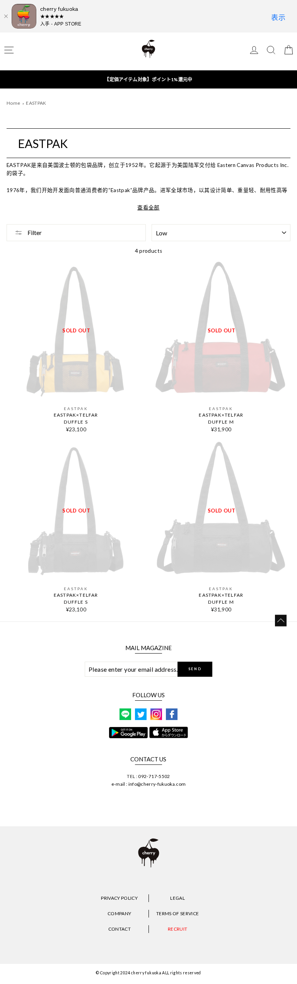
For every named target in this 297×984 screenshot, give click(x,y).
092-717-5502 (154, 776)
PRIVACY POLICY (119, 898)
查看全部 (148, 207)
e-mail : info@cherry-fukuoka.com (148, 784)
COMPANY (119, 913)
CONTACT (119, 929)
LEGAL (177, 898)
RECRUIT (177, 929)
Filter (34, 232)
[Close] (5, 16)
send (195, 669)
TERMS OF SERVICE (177, 913)
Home (13, 103)
